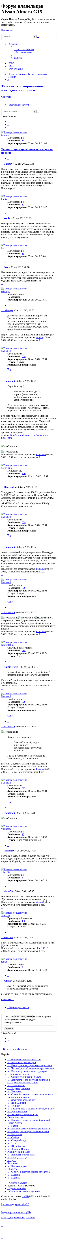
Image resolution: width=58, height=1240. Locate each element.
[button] (8, 127)
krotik (4, 199)
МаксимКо (7, 468)
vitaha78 (5, 872)
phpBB (25, 1196)
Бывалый (6, 351)
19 (23, 253)
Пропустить (7, 30)
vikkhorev (6, 829)
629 (24, 356)
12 (23, 204)
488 (24, 650)
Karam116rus (7, 645)
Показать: (9, 1016)
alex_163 (5, 915)
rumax (4, 961)
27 (23, 834)
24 (23, 967)
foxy (3, 248)
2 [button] (8, 124)
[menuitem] (24, 49)
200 (24, 473)
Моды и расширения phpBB (16, 1212)
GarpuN (5, 135)
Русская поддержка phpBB (15, 1204)
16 (23, 140)
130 (24, 921)
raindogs (5, 291)
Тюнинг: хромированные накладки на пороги (22, 88)
